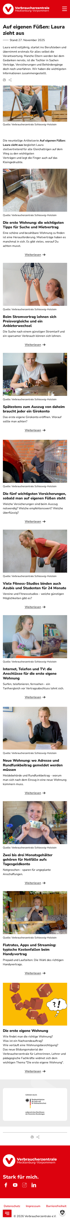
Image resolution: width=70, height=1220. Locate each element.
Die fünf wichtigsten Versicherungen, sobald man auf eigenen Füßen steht (34, 496)
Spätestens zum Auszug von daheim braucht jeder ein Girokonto (34, 409)
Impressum (33, 1206)
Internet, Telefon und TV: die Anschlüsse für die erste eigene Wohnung (30, 673)
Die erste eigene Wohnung (25, 1030)
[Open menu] (7, 1213)
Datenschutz (12, 1206)
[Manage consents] (62, 1212)
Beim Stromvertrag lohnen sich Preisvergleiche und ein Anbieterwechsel (29, 321)
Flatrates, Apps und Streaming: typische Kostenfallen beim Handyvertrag (29, 949)
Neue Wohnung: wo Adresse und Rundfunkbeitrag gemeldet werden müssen (33, 765)
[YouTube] (15, 1185)
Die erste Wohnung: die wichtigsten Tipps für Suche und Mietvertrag (33, 225)
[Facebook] (5, 1185)
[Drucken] (4, 79)
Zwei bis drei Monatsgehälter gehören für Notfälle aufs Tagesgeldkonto (27, 859)
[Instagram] (24, 1185)
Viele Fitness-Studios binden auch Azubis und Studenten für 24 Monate (34, 585)
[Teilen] (10, 79)
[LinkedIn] (33, 1185)
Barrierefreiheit (56, 1206)
